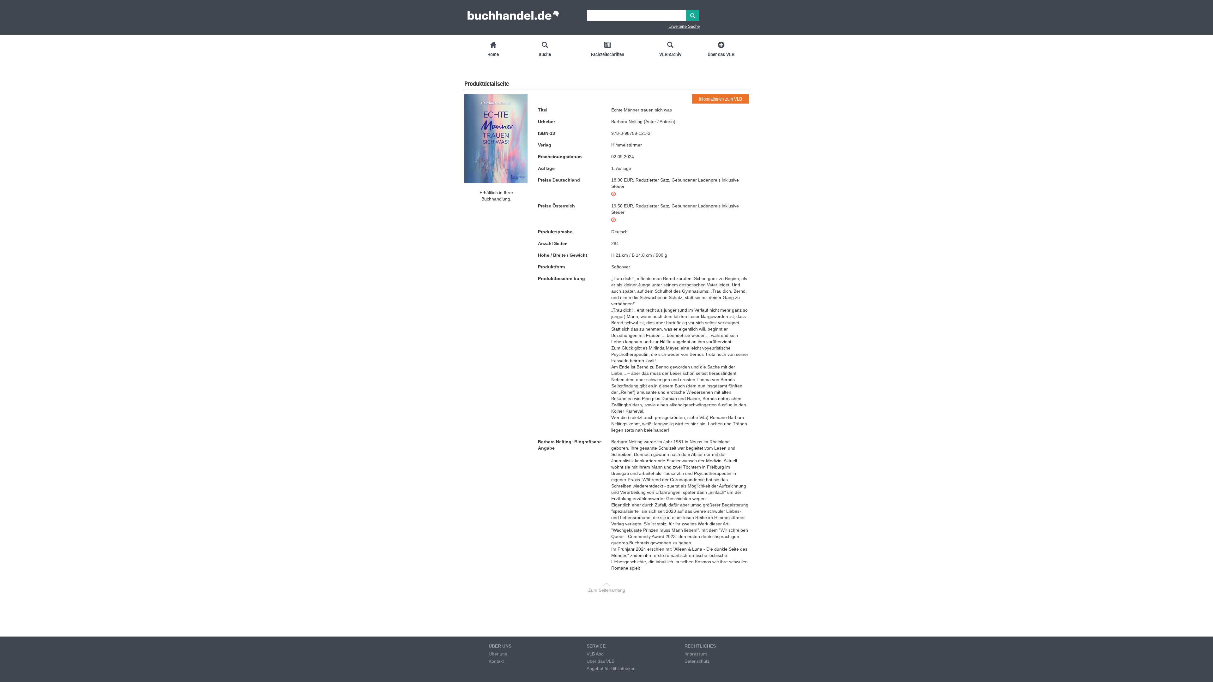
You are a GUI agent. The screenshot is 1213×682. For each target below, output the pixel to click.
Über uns (498, 653)
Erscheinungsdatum (560, 156)
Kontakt (496, 661)
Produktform (551, 266)
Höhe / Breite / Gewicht (562, 255)
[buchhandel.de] (513, 17)
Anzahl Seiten (553, 243)
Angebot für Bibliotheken (611, 668)
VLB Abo (595, 653)
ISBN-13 (546, 133)
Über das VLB (600, 661)
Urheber (546, 121)
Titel (542, 109)
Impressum (696, 653)
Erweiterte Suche (684, 26)
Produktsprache (555, 231)
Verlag (544, 144)
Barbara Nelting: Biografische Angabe (570, 445)
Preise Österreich (556, 205)
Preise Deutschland (559, 179)
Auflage (546, 168)
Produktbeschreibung (561, 278)
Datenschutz (697, 661)
